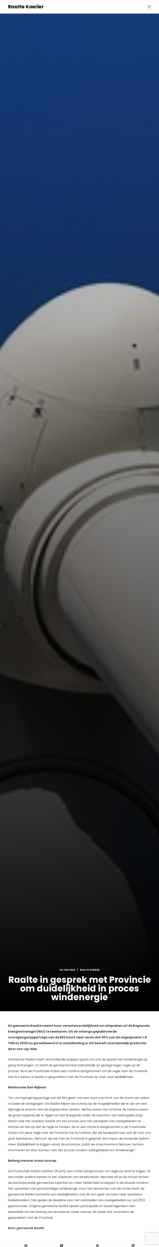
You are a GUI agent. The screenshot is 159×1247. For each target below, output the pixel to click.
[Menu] (149, 7)
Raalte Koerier (26, 6)
